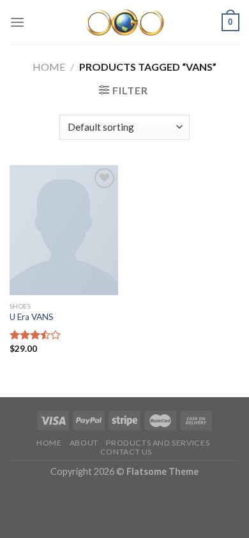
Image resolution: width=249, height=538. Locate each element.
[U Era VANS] (64, 230)
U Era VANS (32, 317)
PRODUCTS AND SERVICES (157, 442)
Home (49, 67)
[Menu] (17, 22)
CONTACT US (126, 451)
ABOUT (84, 442)
